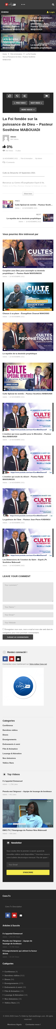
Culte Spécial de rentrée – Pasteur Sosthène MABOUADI (27, 394)
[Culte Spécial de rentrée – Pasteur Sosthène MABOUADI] (28, 207)
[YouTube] (11, 658)
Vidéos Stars (8, 763)
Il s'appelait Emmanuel (13, 781)
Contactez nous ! (33, 1024)
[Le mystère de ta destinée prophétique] (28, 220)
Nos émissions (9, 758)
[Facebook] (5, 658)
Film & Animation (16, 54)
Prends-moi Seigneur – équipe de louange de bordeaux (27, 791)
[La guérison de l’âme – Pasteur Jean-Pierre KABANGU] (28, 502)
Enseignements (9, 739)
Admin (13, 137)
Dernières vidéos (10, 730)
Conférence (8, 725)
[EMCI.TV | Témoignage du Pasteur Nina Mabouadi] (28, 813)
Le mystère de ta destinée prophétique (20, 354)
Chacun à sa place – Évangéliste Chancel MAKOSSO (26, 313)
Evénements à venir (11, 744)
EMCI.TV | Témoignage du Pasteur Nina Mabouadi (25, 830)
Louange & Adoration (12, 753)
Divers (5, 735)
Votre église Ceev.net (38, 664)
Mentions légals (14, 1024)
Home (5, 54)
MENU (6, 12)
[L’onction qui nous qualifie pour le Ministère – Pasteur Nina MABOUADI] (28, 417)
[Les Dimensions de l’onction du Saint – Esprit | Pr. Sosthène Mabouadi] (28, 543)
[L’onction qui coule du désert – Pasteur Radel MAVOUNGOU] (28, 460)
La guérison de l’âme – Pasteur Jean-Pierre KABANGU (26, 519)
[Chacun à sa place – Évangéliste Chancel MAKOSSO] (28, 296)
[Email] (18, 658)
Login (52, 12)
